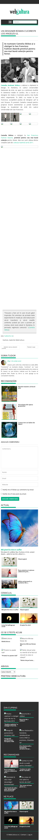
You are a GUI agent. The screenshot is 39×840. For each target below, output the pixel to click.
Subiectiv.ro (8, 336)
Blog (8, 361)
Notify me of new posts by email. (15, 494)
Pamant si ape (31, 347)
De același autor (16, 361)
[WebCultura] (5, 21)
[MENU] (10, 21)
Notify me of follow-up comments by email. (18, 490)
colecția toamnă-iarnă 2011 (23, 143)
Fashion (5, 340)
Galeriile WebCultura (16, 340)
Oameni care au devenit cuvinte (9, 347)
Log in (30, 835)
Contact (23, 835)
